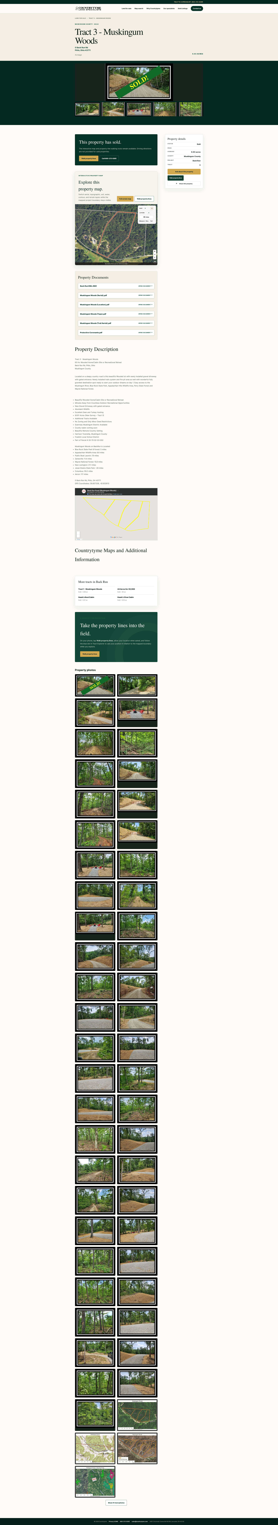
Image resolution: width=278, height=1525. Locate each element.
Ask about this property (184, 172)
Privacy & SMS (113, 1521)
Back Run (197, 161)
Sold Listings (183, 8)
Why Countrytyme (153, 8)
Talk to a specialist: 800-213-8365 (188, 2)
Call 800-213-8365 (109, 158)
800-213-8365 (125, 1521)
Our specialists (169, 8)
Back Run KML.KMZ (88, 286)
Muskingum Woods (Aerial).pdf (93, 295)
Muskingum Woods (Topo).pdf (93, 314)
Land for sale (126, 8)
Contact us (197, 8)
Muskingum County (192, 156)
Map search (139, 8)
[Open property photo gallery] (139, 82)
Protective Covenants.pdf (91, 332)
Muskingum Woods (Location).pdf (94, 304)
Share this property (185, 183)
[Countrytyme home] (88, 8)
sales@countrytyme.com (140, 1521)
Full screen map (125, 199)
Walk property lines (88, 158)
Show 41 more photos (116, 1503)
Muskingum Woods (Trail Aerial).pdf (95, 323)
